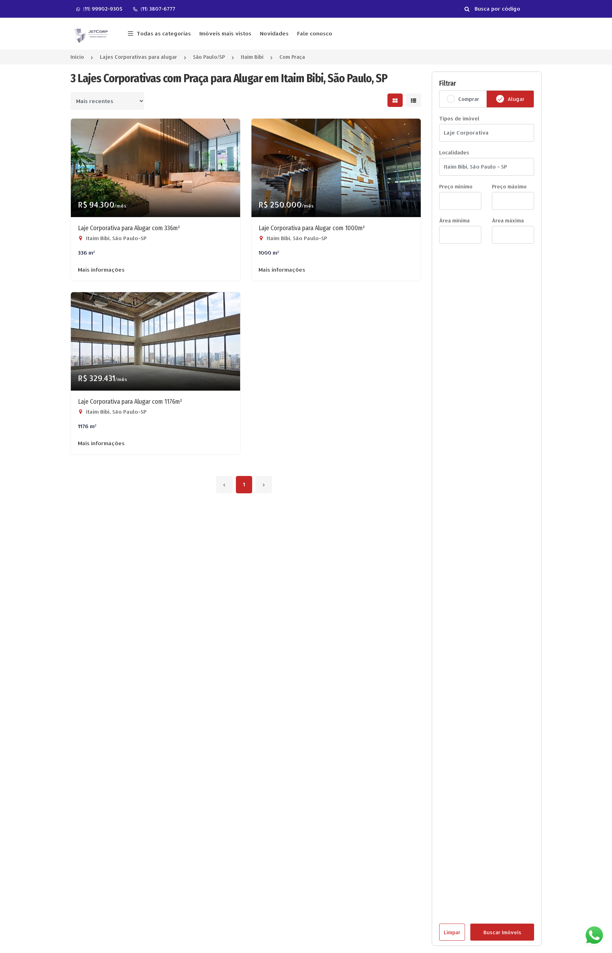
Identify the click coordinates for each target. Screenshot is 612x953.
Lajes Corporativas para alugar (138, 57)
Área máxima (508, 220)
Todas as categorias (164, 33)
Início (77, 57)
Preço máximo (509, 186)
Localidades (454, 152)
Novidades (274, 33)
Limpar (452, 932)
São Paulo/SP (209, 57)
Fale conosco (314, 33)
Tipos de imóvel (459, 118)
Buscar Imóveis (502, 932)
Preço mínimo (455, 186)
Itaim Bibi (252, 57)
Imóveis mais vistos (225, 33)
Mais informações (101, 269)
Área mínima (454, 220)
